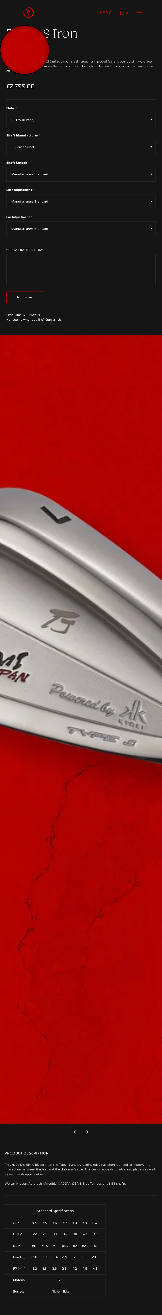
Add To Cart (25, 297)
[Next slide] (85, 1131)
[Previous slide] (76, 1131)
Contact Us (53, 319)
